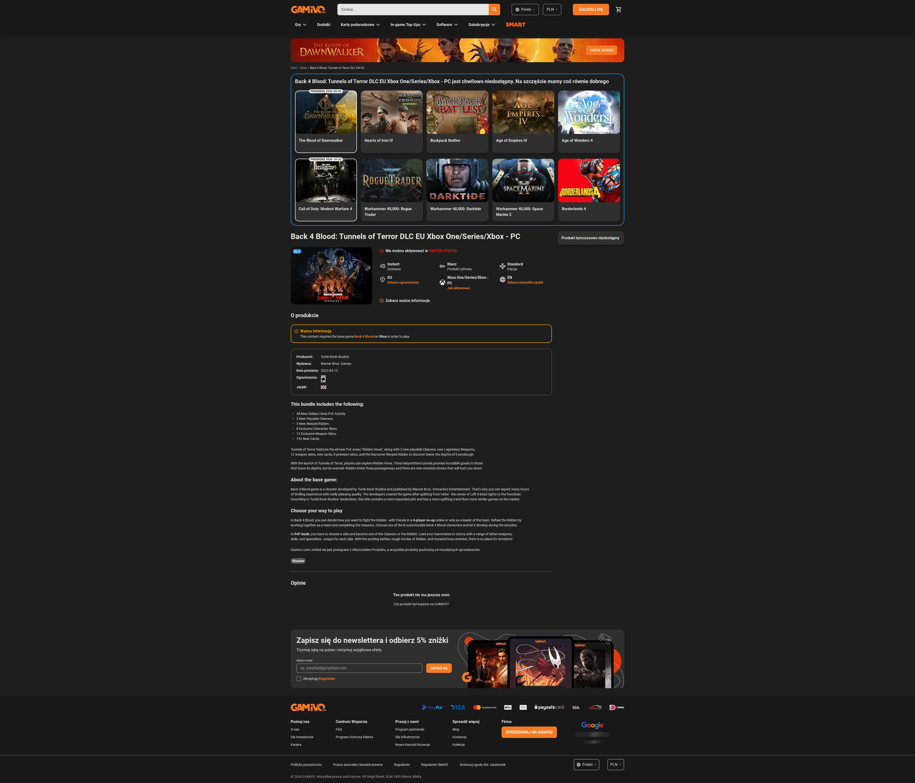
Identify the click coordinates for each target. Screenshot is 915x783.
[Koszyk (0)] (618, 9)
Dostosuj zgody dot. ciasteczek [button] (483, 765)
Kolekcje (458, 745)
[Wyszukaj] (494, 9)
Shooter (298, 561)
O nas (295, 729)
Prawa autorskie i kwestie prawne (358, 765)
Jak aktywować (458, 288)
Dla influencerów (407, 737)
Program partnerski (409, 729)
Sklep (303, 68)
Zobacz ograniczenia (403, 282)
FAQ (339, 729)
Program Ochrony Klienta (354, 737)
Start (294, 68)
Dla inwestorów (302, 737)
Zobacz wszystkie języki (525, 282)
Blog (455, 729)
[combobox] (413, 9)
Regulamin (327, 679)
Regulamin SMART (434, 765)
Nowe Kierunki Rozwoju (412, 745)
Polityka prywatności (306, 765)
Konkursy (459, 737)
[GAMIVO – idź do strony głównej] (308, 9)
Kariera (296, 745)
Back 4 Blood (364, 336)
